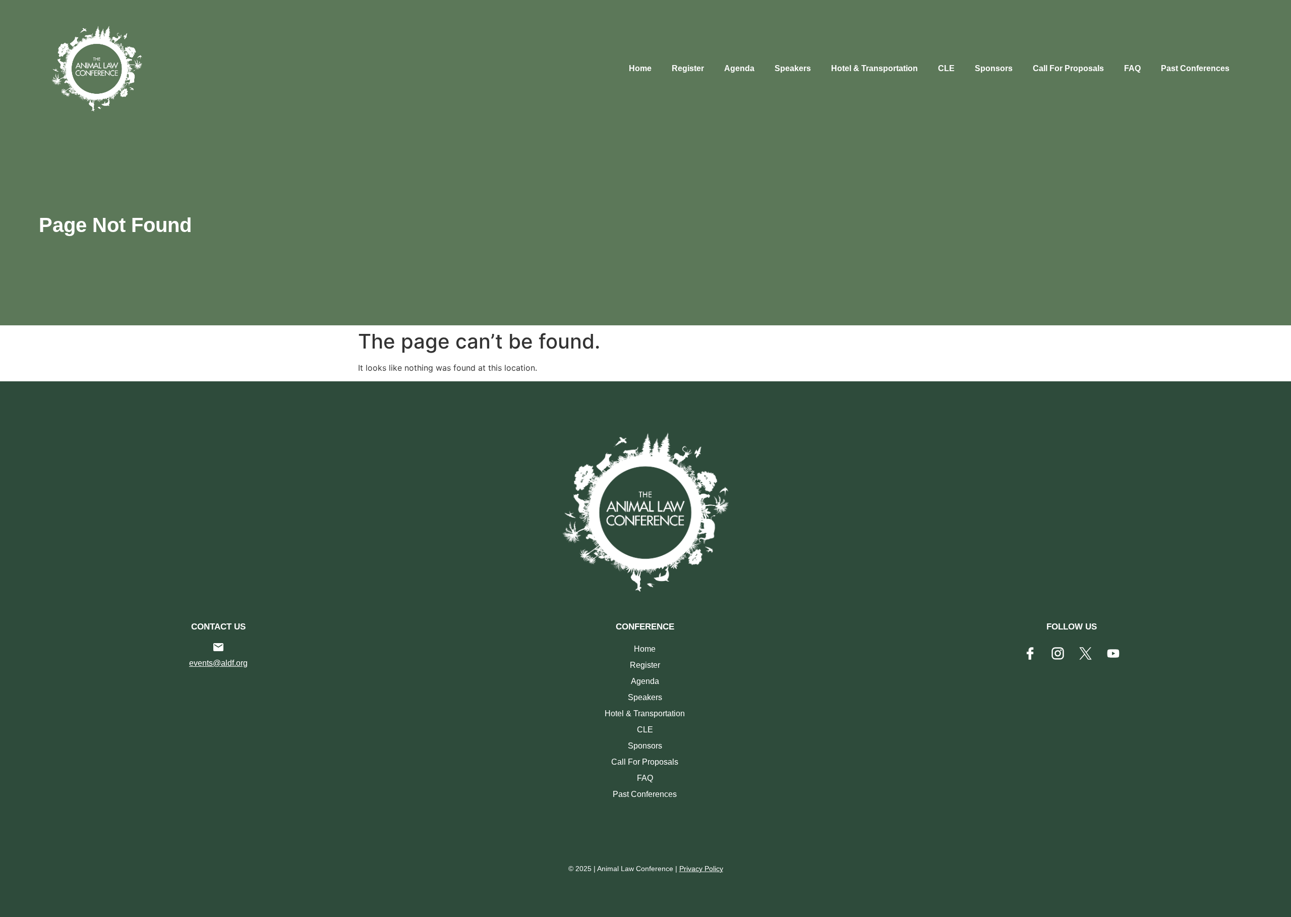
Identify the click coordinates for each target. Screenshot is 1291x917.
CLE (946, 68)
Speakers (793, 68)
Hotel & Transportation (874, 68)
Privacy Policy (701, 869)
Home (640, 68)
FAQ (1132, 68)
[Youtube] (1113, 653)
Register (688, 68)
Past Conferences (1195, 68)
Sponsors (994, 68)
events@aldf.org (218, 663)
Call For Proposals (1068, 68)
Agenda (739, 68)
